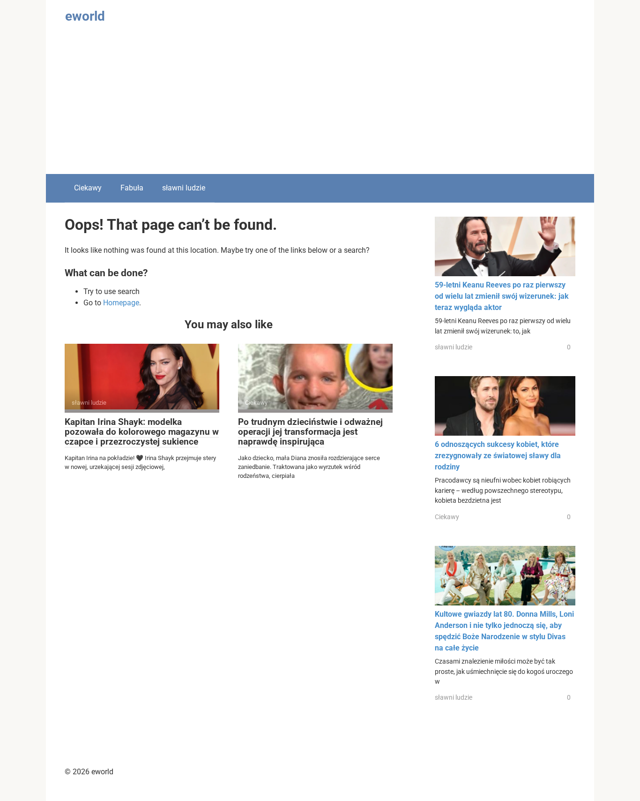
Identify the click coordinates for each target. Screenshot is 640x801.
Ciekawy (88, 187)
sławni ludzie (183, 187)
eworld (85, 16)
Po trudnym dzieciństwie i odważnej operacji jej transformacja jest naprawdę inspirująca (310, 431)
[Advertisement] (320, 103)
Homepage (121, 302)
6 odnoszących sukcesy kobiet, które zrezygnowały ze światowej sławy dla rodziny (498, 455)
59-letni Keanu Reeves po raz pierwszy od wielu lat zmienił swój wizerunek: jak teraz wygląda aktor (502, 296)
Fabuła (131, 187)
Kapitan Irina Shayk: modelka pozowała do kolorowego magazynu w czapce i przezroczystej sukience (142, 431)
